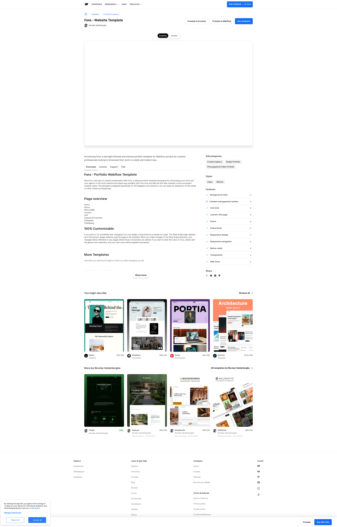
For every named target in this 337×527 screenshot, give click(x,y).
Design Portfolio (233, 162)
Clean (209, 182)
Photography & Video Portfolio (220, 167)
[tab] (91, 167)
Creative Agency (214, 162)
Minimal (220, 182)
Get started (240, 4)
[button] (111, 4)
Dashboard (97, 4)
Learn (124, 4)
